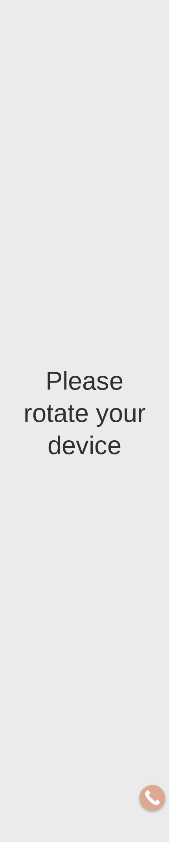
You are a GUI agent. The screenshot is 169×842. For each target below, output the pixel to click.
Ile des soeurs (36, 21)
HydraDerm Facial (69, 606)
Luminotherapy (66, 648)
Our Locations (80, 21)
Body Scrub (61, 303)
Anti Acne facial (67, 531)
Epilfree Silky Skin (69, 738)
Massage (57, 315)
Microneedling (65, 448)
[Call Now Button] (152, 798)
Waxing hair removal (62, 776)
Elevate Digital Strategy (118, 814)
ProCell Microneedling (65, 464)
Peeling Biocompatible (64, 495)
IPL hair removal (67, 760)
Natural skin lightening (63, 399)
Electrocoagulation (70, 578)
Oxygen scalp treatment (63, 632)
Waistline (59, 372)
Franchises (115, 21)
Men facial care (66, 660)
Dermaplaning (64, 480)
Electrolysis (62, 749)
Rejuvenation (63, 563)
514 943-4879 (139, 302)
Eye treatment (65, 617)
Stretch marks (65, 349)
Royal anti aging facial (67, 547)
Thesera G (59, 694)
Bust (53, 383)
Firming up (60, 337)
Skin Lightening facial (66, 515)
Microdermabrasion (71, 437)
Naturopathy (63, 326)
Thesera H (59, 683)
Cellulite (59, 360)
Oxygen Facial (64, 594)
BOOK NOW (35, 34)
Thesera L (59, 671)
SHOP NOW (79, 34)
